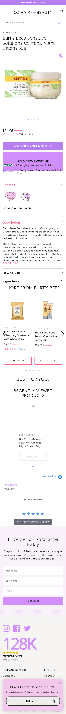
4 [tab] (38, 119)
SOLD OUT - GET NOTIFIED (33, 146)
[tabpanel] (33, 84)
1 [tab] (28, 119)
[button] (33, 700)
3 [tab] (34, 119)
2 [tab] (31, 119)
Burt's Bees (10, 33)
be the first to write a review (33, 522)
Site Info (50, 670)
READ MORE (10, 263)
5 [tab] (39, 370)
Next (61, 333)
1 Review (21, 349)
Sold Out (33, 456)
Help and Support (14, 670)
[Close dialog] (60, 682)
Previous (4, 333)
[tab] (33, 499)
